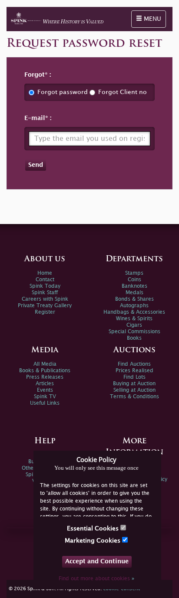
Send (35, 165)
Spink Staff (45, 292)
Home (44, 273)
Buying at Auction (134, 383)
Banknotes (134, 286)
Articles (45, 383)
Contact (45, 279)
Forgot (34, 75)
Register (45, 312)
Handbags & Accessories (134, 312)
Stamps (134, 273)
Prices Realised (134, 370)
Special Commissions (134, 331)
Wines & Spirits (134, 318)
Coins (134, 279)
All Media (44, 364)
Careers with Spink (45, 299)
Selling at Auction (134, 390)
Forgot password (62, 92)
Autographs (134, 305)
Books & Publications (44, 370)
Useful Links (45, 403)
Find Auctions (134, 364)
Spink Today (45, 286)
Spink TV (45, 396)
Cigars (134, 325)
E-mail (34, 118)
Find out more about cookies (96, 578)
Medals (134, 292)
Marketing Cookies (93, 540)
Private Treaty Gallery (45, 305)
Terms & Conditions (134, 396)
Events (45, 390)
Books (134, 338)
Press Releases (44, 377)
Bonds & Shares (134, 299)
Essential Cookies (93, 528)
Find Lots (134, 377)
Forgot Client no (122, 92)
